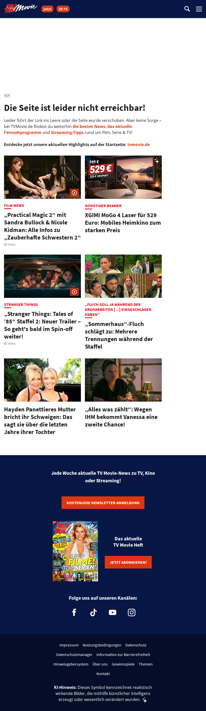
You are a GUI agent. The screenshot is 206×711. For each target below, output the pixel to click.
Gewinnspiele (123, 664)
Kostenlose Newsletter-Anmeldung (103, 502)
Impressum (69, 644)
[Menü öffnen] (199, 9)
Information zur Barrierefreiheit (123, 654)
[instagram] (131, 612)
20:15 (63, 9)
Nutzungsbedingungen (102, 644)
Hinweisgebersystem (71, 664)
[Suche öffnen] (187, 9)
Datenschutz (135, 644)
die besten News (89, 126)
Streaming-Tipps (67, 132)
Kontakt (103, 673)
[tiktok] (93, 612)
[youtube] (112, 612)
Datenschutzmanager (74, 654)
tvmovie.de (138, 144)
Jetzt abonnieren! (128, 562)
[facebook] (74, 612)
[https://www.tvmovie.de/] (21, 8)
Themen (146, 664)
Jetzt (47, 9)
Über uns (100, 664)
